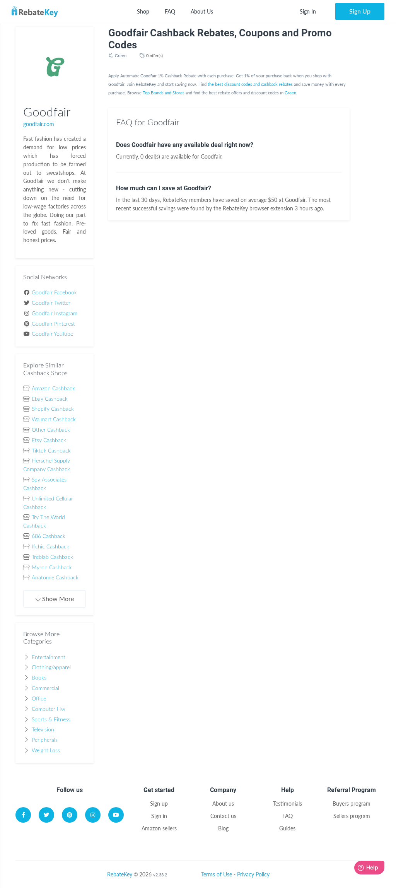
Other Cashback (51, 430)
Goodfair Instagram (54, 313)
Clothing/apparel (51, 667)
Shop (143, 11)
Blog (223, 828)
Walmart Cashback (54, 419)
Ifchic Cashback (50, 547)
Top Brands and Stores (163, 92)
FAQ (170, 11)
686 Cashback (48, 536)
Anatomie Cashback (55, 578)
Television (43, 730)
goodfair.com (38, 124)
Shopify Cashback (53, 409)
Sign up (159, 803)
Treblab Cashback (52, 557)
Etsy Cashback (49, 440)
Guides (287, 828)
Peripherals (45, 740)
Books (39, 678)
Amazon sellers (159, 828)
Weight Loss (46, 750)
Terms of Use (216, 874)
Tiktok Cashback (51, 451)
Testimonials (287, 803)
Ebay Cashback (50, 399)
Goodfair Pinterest (53, 324)
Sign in (159, 816)
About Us (202, 11)
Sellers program (351, 816)
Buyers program (351, 803)
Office (39, 699)
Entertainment (48, 657)
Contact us (223, 816)
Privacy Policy (253, 874)
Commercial (45, 688)
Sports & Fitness (51, 719)
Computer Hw (48, 709)
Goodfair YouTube (52, 334)
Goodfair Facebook (54, 292)
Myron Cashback (52, 567)
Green (120, 55)
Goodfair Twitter (51, 303)
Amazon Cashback (53, 388)
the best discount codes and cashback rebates (250, 84)
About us (223, 803)
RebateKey (119, 874)
